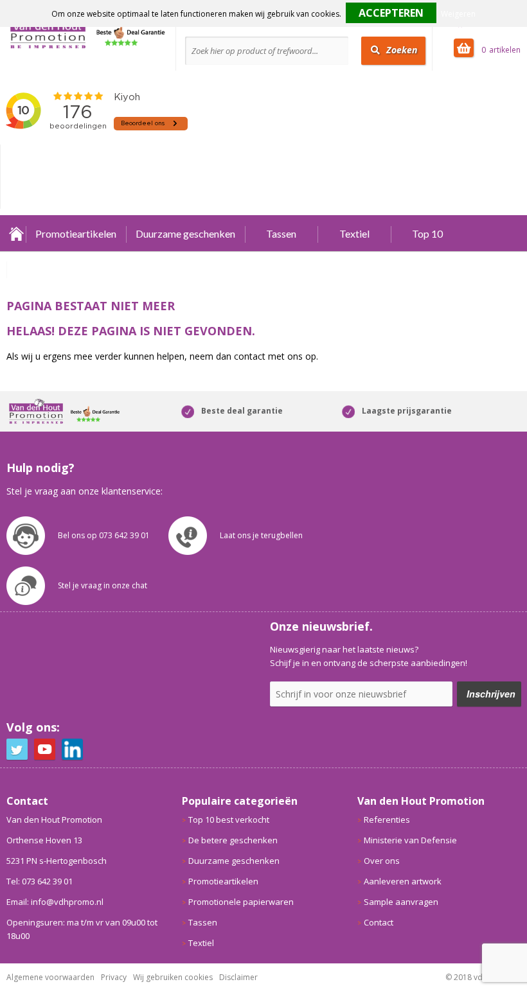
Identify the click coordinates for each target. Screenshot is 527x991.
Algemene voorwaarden (50, 977)
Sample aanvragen (401, 902)
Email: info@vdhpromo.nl (54, 902)
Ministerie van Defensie (410, 840)
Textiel (354, 233)
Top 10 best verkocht (228, 819)
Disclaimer (238, 977)
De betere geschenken (233, 840)
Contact (378, 922)
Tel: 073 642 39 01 (39, 881)
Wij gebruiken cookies (173, 977)
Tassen (281, 233)
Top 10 (427, 233)
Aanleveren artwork (403, 881)
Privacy (114, 977)
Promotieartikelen (75, 233)
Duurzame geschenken (185, 233)
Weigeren (458, 13)
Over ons (382, 860)
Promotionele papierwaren (241, 902)
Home (16, 233)
